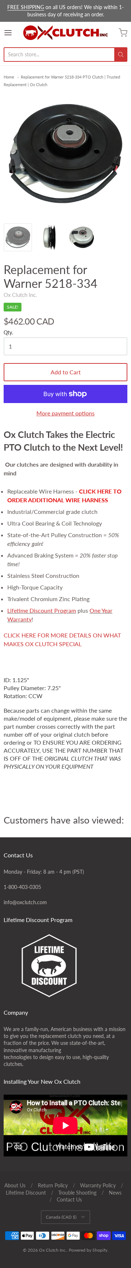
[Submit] (120, 54)
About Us (14, 1185)
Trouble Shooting (77, 1192)
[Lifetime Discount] (65, 965)
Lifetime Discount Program (41, 610)
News (115, 1192)
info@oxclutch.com (25, 902)
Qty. (8, 332)
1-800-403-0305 (22, 887)
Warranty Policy (98, 1185)
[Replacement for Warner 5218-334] (18, 237)
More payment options (65, 413)
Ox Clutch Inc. (20, 294)
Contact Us (69, 1199)
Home (9, 77)
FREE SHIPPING (25, 7)
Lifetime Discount (26, 1192)
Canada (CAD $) (61, 1217)
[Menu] (13, 32)
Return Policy (53, 1185)
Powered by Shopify (88, 1250)
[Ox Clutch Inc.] (65, 32)
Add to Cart (66, 372)
